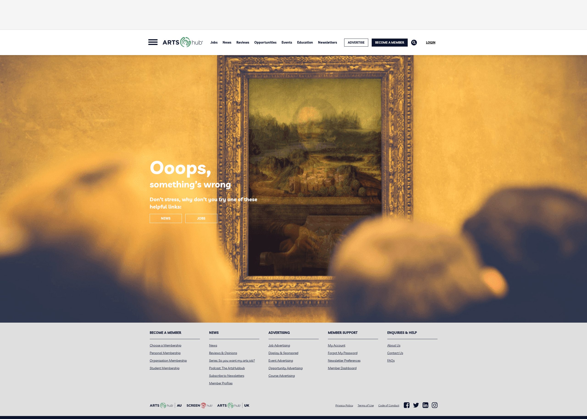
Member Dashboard (342, 368)
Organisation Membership (168, 360)
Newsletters (327, 42)
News (227, 42)
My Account (336, 345)
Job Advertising (279, 345)
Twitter (416, 405)
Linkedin (425, 405)
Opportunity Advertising (286, 368)
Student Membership (165, 368)
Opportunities (265, 42)
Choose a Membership (165, 345)
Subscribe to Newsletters (226, 376)
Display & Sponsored (283, 353)
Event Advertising (281, 360)
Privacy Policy (344, 405)
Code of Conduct (388, 405)
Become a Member (389, 42)
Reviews (242, 42)
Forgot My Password (342, 353)
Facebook (407, 405)
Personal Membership (165, 353)
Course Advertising (282, 376)
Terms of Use (366, 405)
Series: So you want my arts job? (232, 360)
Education (305, 42)
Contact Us (395, 353)
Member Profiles (221, 383)
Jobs (214, 42)
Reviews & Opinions (223, 353)
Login (430, 42)
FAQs (391, 360)
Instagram (434, 405)
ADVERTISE (356, 42)
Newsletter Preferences (344, 360)
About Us (393, 345)
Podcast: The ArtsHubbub (227, 368)
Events (287, 42)
